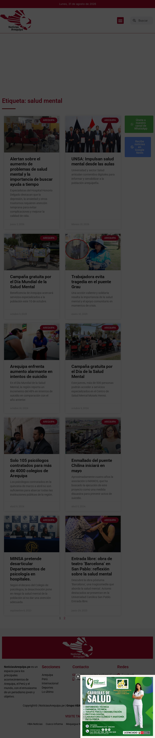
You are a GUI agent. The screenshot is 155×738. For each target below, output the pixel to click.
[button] (78, 676)
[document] (77, 369)
